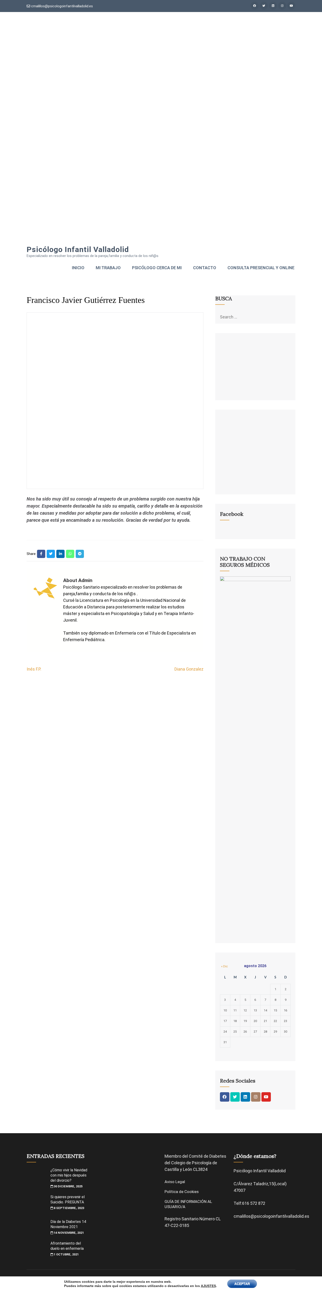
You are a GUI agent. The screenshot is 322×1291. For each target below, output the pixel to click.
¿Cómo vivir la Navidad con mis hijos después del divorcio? (68, 1175)
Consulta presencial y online (260, 267)
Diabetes (217, 1156)
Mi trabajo (108, 267)
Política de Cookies (182, 1191)
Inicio (78, 267)
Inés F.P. (34, 669)
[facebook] (255, 6)
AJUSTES (208, 1286)
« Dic (224, 966)
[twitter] (264, 6)
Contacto (204, 267)
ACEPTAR (242, 1284)
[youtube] (291, 6)
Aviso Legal (175, 1181)
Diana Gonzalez (188, 669)
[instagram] (282, 6)
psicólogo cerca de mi (157, 267)
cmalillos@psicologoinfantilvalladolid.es (61, 6)
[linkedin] (273, 6)
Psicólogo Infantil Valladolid (78, 249)
